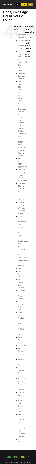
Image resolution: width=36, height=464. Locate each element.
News (20, 269)
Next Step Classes (21, 274)
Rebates (21, 337)
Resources (22, 346)
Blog (20, 51)
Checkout (22, 79)
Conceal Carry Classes (21, 125)
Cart (19, 65)
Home (20, 175)
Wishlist (21, 431)
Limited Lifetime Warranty (21, 205)
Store (20, 398)
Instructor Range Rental (21, 191)
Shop (20, 384)
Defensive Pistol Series (22, 136)
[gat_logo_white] (7, 2)
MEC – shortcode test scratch (22, 221)
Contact (21, 131)
